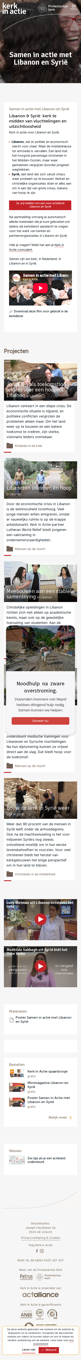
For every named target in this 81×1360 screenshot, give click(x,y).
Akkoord (50, 1350)
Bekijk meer (58, 1117)
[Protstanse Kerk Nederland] (48, 1277)
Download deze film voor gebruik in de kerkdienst (38, 314)
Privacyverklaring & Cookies (40, 1237)
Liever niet (28, 1349)
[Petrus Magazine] (26, 1277)
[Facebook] (37, 1251)
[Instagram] (42, 1251)
